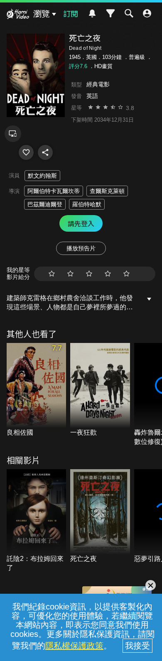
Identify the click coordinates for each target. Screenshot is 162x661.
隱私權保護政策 (74, 645)
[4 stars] (107, 274)
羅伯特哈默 (86, 204)
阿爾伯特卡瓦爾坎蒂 (53, 191)
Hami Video (18, 14)
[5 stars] (126, 274)
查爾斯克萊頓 (107, 191)
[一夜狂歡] (100, 390)
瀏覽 (41, 13)
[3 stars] (89, 274)
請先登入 (81, 223)
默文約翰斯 (42, 175)
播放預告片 (81, 248)
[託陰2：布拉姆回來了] (36, 521)
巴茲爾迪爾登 (44, 204)
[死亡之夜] (26, 152)
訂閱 (70, 13)
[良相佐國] (36, 390)
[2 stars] (70, 274)
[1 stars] (51, 274)
